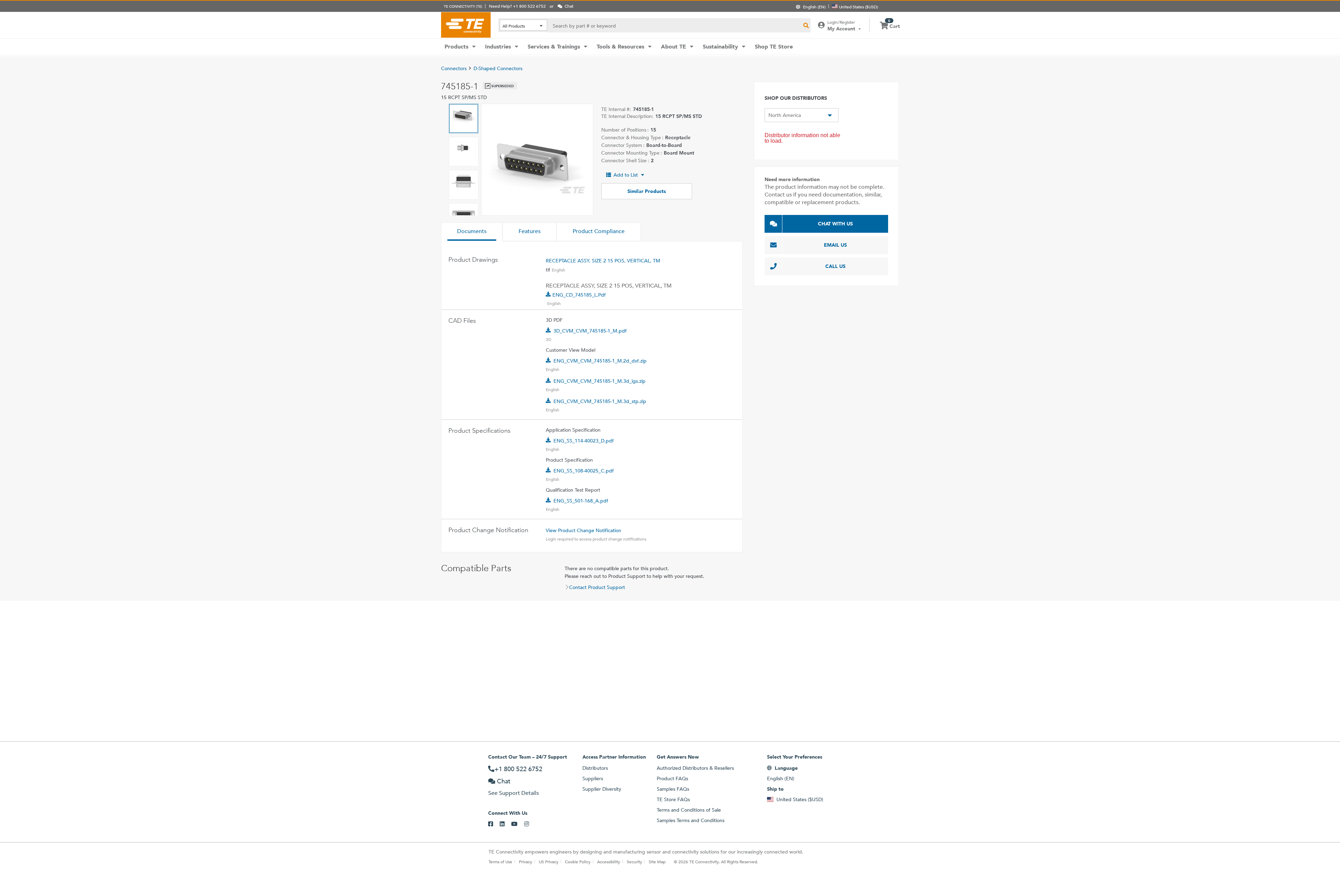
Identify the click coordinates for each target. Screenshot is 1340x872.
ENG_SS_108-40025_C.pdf (583, 471)
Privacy (525, 861)
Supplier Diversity (601, 789)
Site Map (657, 861)
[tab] (471, 232)
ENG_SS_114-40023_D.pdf (583, 441)
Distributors (595, 768)
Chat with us (835, 224)
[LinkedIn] (505, 824)
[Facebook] (494, 824)
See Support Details (513, 793)
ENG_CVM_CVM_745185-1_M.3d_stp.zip (599, 401)
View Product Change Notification (583, 530)
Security (634, 861)
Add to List (625, 175)
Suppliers (592, 778)
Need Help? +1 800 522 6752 (517, 6)
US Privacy (548, 861)
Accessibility (608, 861)
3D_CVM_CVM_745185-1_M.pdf (590, 331)
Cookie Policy (577, 861)
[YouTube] (517, 824)
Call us (835, 266)
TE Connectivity (466, 25)
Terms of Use (500, 861)
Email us (835, 245)
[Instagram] (530, 824)
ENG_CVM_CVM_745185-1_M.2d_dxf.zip (600, 361)
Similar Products (646, 191)
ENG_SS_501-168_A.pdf (580, 501)
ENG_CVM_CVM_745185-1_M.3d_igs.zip (599, 381)
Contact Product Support (597, 587)
